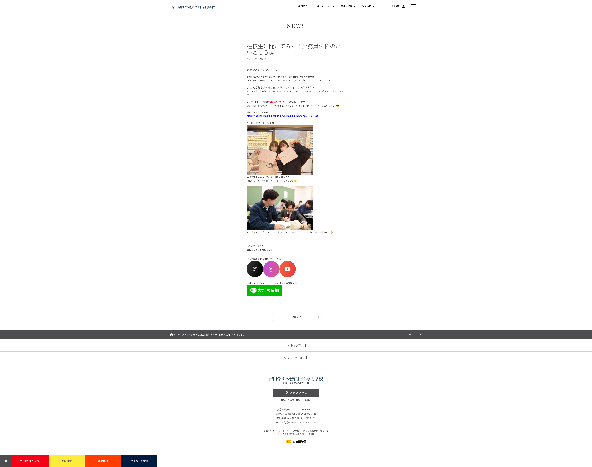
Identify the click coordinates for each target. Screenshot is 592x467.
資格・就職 (346, 6)
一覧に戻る (296, 317)
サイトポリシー (283, 431)
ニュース (180, 334)
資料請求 (67, 461)
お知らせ (191, 334)
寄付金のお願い (310, 431)
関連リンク (268, 431)
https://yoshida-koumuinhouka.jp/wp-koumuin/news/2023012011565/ (283, 115)
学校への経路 (287, 400)
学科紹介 (303, 6)
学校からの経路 (303, 400)
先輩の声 (366, 6)
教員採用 (297, 431)
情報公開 (324, 431)
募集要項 (103, 461)
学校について (324, 6)
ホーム (171, 334)
